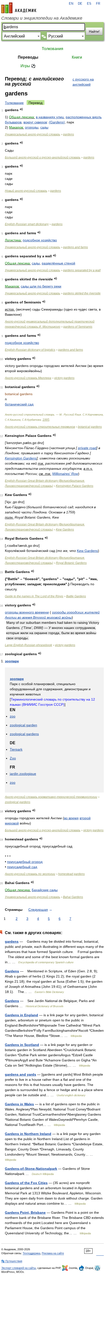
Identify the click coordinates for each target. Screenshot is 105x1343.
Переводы (28, 57)
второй (85, 818)
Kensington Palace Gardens (74, 486)
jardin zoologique (23, 774)
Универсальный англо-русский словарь (32, 134)
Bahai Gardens (73, 897)
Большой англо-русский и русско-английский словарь (42, 157)
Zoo (13, 758)
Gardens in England (21, 1015)
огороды (31, 127)
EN (71, 3)
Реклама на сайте (53, 1253)
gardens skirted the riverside (82, 293)
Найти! (94, 31)
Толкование (14, 103)
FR (98, 3)
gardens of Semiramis (77, 326)
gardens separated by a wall (82, 270)
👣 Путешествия (11, 1261)
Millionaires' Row (65, 474)
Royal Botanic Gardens (71, 563)
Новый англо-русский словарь (26, 191)
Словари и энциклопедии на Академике (41, 18)
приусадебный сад (22, 867)
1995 (45, 419)
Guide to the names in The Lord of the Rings (34, 596)
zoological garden (23, 725)
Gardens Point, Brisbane (25, 1212)
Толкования (52, 49)
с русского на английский (83, 81)
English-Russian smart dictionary (27, 224)
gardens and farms (75, 247)
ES (89, 3)
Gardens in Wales (19, 1104)
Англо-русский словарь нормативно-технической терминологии (51, 797)
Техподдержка (31, 1253)
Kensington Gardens (21, 458)
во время (71, 818)
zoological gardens (24, 734)
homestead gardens (71, 874)
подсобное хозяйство (40, 240)
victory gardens (64, 378)
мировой (12, 823)
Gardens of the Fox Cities (26, 1183)
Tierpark (16, 749)
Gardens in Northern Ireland (28, 1134)
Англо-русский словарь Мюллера (28, 378)
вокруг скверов (35, 122)
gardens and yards (20, 1074)
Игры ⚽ (28, 66)
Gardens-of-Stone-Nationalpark (31, 1169)
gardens (68, 134)
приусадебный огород (24, 862)
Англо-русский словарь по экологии (30, 874)
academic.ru (18, 7)
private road (87, 448)
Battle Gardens (76, 596)
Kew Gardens (65, 529)
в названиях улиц (50, 117)
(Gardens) (57, 122)
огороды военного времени (27, 612)
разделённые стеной (58, 263)
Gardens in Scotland (22, 1045)
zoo (12, 716)
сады (44, 127)
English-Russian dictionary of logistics (30, 350)
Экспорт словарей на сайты (18, 1267)
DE (80, 3)
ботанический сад (19, 404)
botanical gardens (90, 427)
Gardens (12, 971)
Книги (77, 57)
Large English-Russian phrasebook (28, 645)
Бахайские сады (45, 890)
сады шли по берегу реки (41, 286)
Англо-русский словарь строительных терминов (40, 427)
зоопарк (12, 661)
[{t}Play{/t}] (21, 109)
